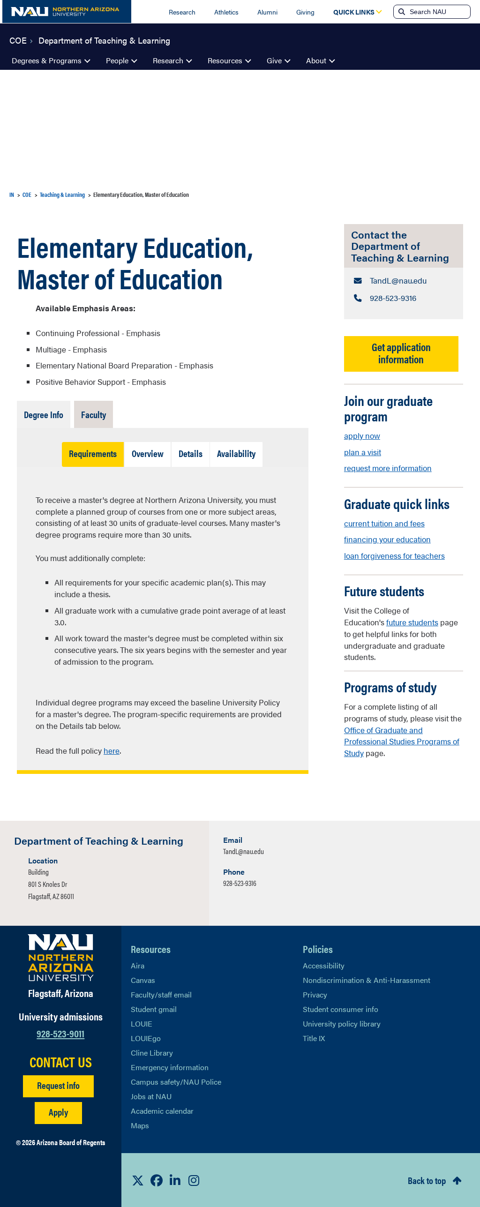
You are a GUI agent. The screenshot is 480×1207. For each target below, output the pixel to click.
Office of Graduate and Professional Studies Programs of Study (401, 741)
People (117, 60)
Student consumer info (340, 1009)
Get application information (401, 352)
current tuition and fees (384, 523)
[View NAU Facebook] (156, 1180)
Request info (58, 1085)
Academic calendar (162, 1110)
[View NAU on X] (137, 1180)
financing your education (387, 539)
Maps (140, 1125)
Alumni (267, 11)
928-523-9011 (60, 1033)
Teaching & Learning (62, 194)
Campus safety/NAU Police (176, 1081)
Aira (137, 965)
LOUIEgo (146, 1038)
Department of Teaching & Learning (104, 39)
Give (274, 60)
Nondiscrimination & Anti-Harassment (366, 979)
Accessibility (324, 965)
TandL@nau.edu (243, 851)
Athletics (226, 11)
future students (412, 622)
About (316, 60)
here (112, 750)
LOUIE (141, 1023)
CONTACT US (61, 1062)
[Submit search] (401, 11)
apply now (362, 435)
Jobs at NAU (151, 1096)
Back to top (427, 1180)
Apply (58, 1111)
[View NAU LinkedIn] (175, 1180)
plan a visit (362, 451)
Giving (305, 11)
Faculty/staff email (161, 994)
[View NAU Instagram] (194, 1180)
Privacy (315, 994)
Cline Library (152, 1052)
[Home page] (66, 11)
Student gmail (154, 1009)
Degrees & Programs (47, 60)
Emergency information (170, 1067)
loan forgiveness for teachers (394, 555)
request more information (388, 467)
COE (18, 39)
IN (11, 194)
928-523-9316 (239, 882)
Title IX (314, 1038)
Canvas (143, 979)
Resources (225, 60)
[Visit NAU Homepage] (61, 957)
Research (182, 11)
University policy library (342, 1023)
